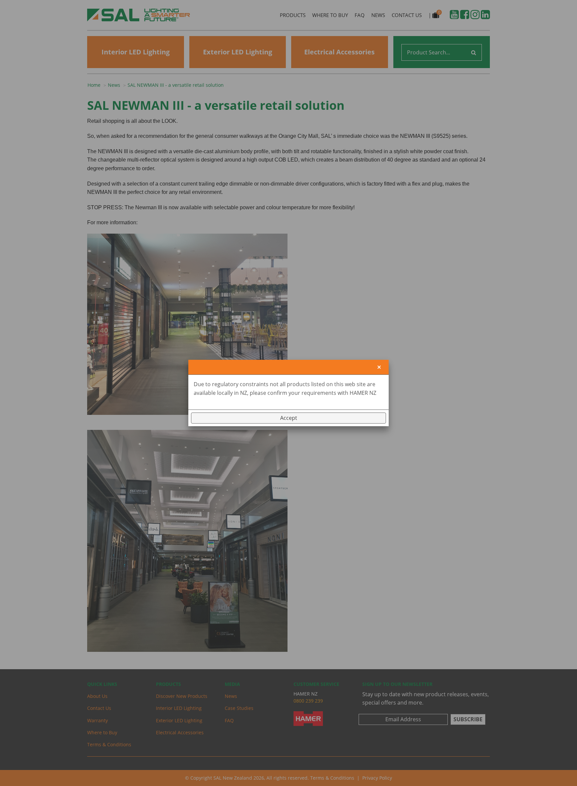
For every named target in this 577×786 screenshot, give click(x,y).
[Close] (379, 367)
